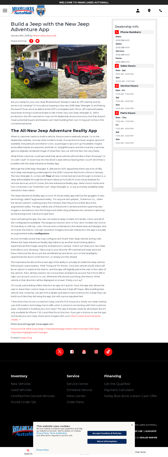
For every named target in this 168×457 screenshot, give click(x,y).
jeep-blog (26, 337)
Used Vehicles (21, 390)
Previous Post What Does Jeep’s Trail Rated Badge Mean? (42, 328)
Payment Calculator (119, 390)
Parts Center (76, 396)
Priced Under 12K (23, 402)
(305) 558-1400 (123, 40)
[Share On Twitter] (37, 41)
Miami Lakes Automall (44, 35)
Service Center (77, 384)
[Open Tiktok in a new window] (108, 352)
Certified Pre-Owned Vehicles (33, 396)
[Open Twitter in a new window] (60, 352)
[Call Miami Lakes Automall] (161, 11)
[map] (149, 11)
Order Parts (75, 402)
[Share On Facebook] (31, 41)
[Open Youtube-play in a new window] (84, 352)
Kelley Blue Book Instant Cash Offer (130, 396)
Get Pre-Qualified (117, 384)
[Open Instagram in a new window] (96, 352)
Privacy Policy (42, 450)
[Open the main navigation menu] (5, 10)
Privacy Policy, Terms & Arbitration (51, 433)
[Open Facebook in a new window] (72, 352)
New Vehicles (21, 384)
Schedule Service (79, 390)
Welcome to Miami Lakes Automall (84, 2)
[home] (23, 10)
